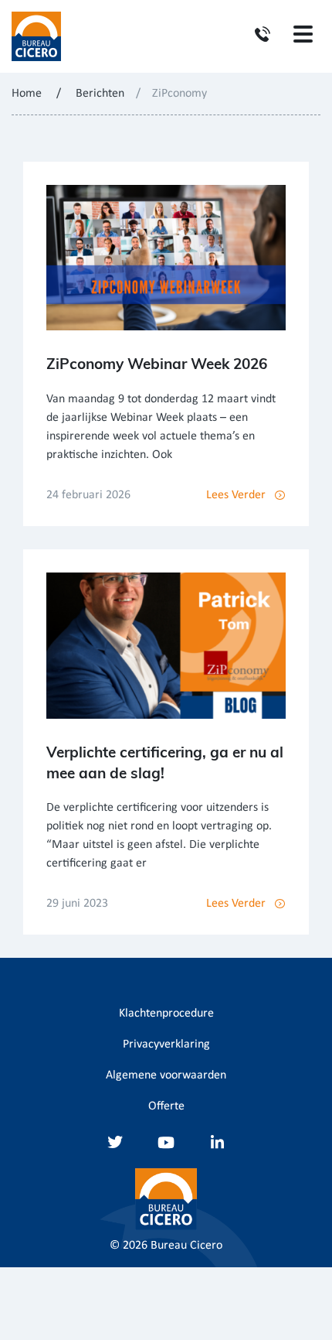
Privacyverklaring (166, 1044)
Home (27, 93)
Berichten (100, 93)
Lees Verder (236, 495)
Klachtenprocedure (166, 1013)
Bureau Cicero (186, 1245)
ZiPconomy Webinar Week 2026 (156, 363)
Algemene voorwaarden (166, 1075)
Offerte (166, 1106)
